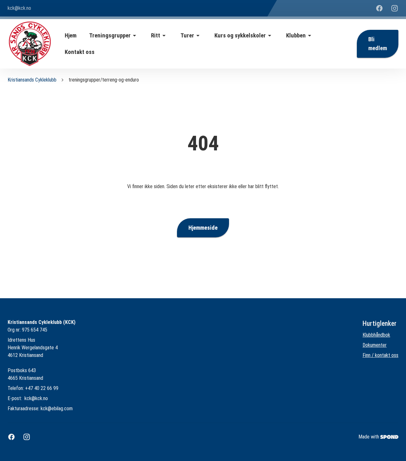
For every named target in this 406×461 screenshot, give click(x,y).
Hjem (70, 35)
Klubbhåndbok (376, 335)
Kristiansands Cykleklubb (32, 80)
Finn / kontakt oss (380, 355)
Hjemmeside (203, 227)
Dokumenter (375, 345)
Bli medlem (377, 44)
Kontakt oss (80, 52)
